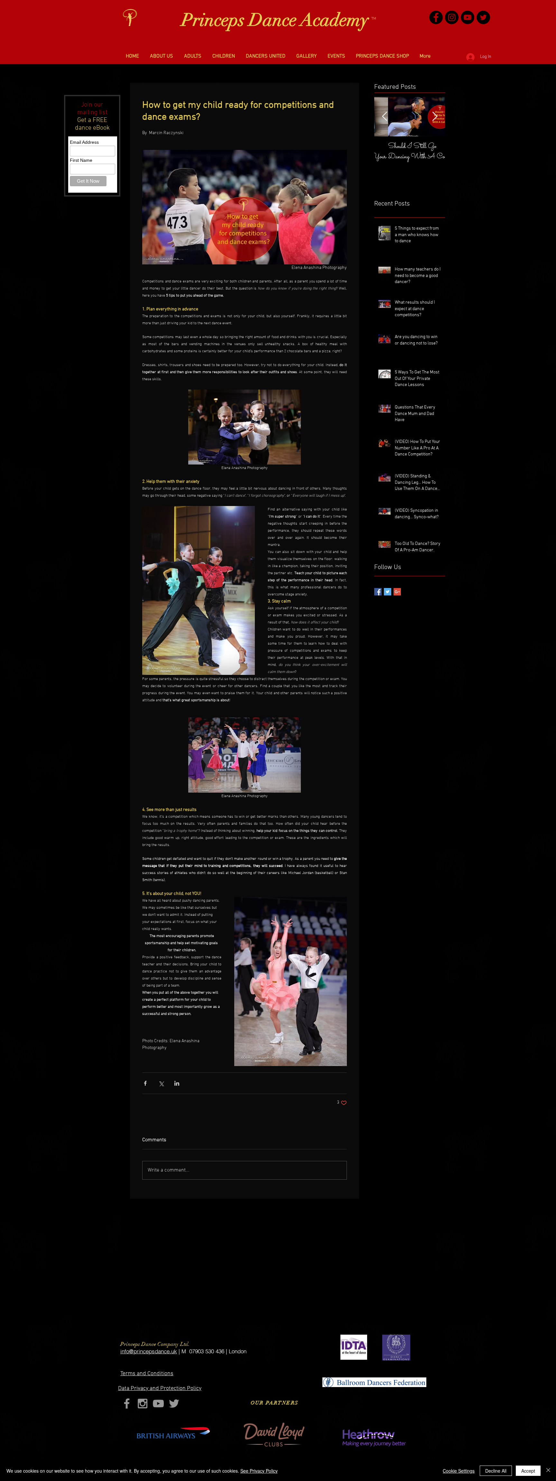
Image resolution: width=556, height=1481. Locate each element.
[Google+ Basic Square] (397, 591)
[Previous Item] (384, 117)
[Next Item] (435, 117)
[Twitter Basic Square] (387, 591)
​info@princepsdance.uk (148, 1351)
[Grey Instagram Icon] (142, 1403)
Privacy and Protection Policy (159, 1388)
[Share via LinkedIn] (177, 1083)
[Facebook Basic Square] (378, 591)
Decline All (495, 1470)
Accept (528, 1470)
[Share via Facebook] (145, 1083)
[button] (161, 56)
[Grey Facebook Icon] (127, 1403)
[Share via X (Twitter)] (161, 1083)
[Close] (548, 1471)
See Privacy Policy (259, 1470)
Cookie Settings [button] (459, 1470)
